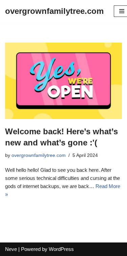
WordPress (61, 249)
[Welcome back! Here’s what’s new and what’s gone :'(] (63, 81)
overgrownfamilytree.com (39, 155)
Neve (11, 249)
